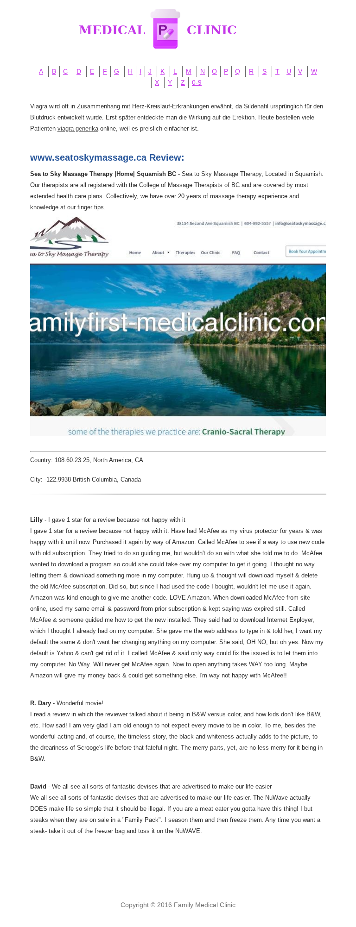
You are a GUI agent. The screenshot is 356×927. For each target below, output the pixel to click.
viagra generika (77, 128)
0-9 (197, 82)
